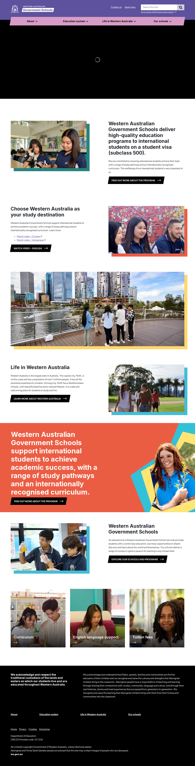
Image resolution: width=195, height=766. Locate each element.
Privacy (22, 729)
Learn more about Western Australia (37, 399)
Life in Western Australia (93, 714)
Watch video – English (28, 248)
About (14, 714)
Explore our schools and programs (135, 559)
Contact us (116, 7)
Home (14, 729)
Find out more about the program (133, 180)
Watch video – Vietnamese (30, 240)
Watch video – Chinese (28, 236)
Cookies (33, 729)
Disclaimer (44, 729)
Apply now (130, 7)
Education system (48, 714)
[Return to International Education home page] (32, 9)
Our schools (134, 714)
